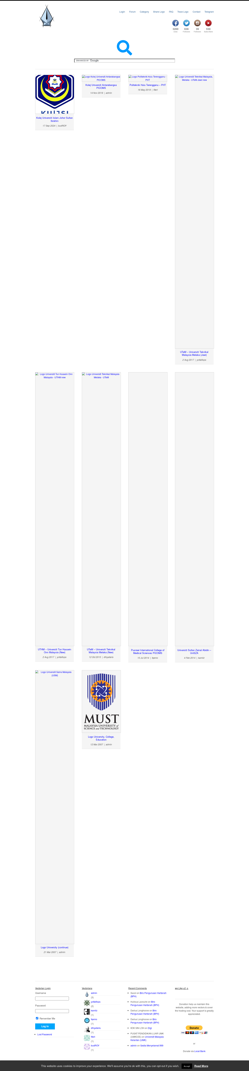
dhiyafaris (96, 1027)
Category (144, 11)
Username (40, 993)
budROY (95, 1045)
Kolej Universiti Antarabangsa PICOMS (101, 86)
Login (122, 11)
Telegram (209, 11)
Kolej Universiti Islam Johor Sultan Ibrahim (54, 119)
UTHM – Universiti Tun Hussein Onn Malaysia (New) (54, 651)
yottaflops (95, 1001)
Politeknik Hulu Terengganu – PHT (148, 85)
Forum (132, 11)
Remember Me (47, 1018)
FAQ (171, 11)
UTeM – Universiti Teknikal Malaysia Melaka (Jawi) (194, 353)
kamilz (94, 1010)
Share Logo (159, 11)
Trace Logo (182, 11)
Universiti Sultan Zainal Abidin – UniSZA (194, 651)
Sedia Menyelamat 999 (151, 1045)
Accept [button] (187, 1066)
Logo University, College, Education (101, 738)
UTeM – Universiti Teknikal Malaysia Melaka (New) (101, 651)
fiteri (93, 1036)
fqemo (94, 1019)
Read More (201, 1066)
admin (94, 992)
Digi (150, 1027)
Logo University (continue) (54, 947)
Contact (196, 11)
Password (40, 1005)
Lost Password (44, 1034)
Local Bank (199, 1051)
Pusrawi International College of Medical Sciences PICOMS (147, 651)
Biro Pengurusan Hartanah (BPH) (145, 1003)
